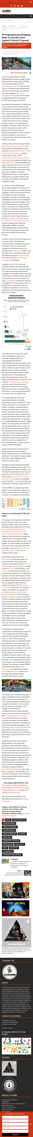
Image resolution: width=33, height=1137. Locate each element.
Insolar (4, 571)
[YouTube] (21, 6)
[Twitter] (18, 6)
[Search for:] (16, 20)
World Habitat (5, 1102)
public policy (19, 844)
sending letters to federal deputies (15, 727)
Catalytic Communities (15, 987)
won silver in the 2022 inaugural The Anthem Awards (15, 949)
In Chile (16, 481)
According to (10, 281)
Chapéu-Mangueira (19, 820)
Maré (4, 671)
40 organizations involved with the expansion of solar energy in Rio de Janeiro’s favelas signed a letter (14, 531)
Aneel (8, 820)
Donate (11, 1028)
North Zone (15, 671)
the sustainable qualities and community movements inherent (16, 592)
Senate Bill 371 (10, 163)
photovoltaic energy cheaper (12, 769)
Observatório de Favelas (11, 841)
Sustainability (7, 851)
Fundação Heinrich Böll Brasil (10, 1100)
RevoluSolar (6, 559)
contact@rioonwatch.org (8, 1020)
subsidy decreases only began (18, 382)
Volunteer (4, 1028)
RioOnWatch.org (22, 995)
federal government (9, 827)
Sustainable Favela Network (12, 855)
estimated (16, 264)
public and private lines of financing (14, 146)
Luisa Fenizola (7, 52)
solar (5, 848)
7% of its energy (23, 255)
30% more (17, 251)
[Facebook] (11, 6)
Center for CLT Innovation (9, 1107)
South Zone (10, 569)
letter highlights (10, 597)
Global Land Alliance (7, 1109)
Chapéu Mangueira (18, 566)
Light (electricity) (9, 830)
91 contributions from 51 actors (16, 716)
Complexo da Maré (9, 823)
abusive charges (14, 550)
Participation (7, 844)
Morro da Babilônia (9, 834)
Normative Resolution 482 (11, 86)
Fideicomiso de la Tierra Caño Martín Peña (13, 1103)
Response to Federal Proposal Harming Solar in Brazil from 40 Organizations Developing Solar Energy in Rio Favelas (15, 788)
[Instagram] (14, 6)
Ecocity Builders (6, 1111)
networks (22, 834)
